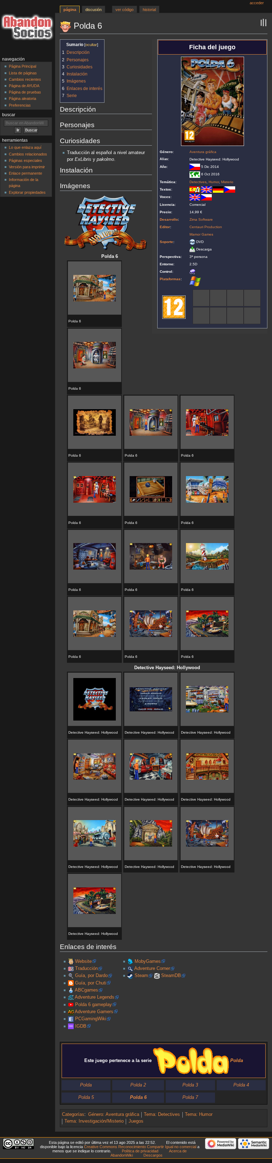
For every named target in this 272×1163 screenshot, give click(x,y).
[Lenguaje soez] (201, 297)
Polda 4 (241, 1085)
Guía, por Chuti (90, 983)
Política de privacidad (140, 1151)
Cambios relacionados (28, 154)
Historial (149, 9)
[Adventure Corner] (130, 968)
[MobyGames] (130, 961)
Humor (214, 182)
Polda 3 (190, 1085)
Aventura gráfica (202, 152)
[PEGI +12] (174, 306)
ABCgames (86, 990)
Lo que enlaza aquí (25, 147)
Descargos (153, 1155)
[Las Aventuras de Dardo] (71, 975)
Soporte (166, 242)
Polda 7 (190, 1097)
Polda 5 (86, 1097)
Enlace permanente (25, 173)
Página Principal (22, 66)
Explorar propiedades (27, 192)
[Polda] (71, 961)
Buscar (8, 115)
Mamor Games (201, 234)
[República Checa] (194, 167)
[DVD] (192, 242)
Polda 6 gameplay (93, 1004)
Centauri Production (205, 227)
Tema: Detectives (162, 1114)
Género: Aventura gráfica (113, 1114)
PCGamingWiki (90, 1018)
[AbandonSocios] (71, 968)
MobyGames (148, 961)
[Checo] (230, 189)
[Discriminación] (218, 297)
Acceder (257, 3)
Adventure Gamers (94, 1011)
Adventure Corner (152, 968)
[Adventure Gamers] (71, 1011)
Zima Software (201, 219)
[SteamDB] (157, 975)
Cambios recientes (25, 79)
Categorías (73, 1114)
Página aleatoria (22, 98)
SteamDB (171, 975)
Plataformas (170, 279)
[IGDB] (71, 1026)
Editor (165, 227)
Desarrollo (169, 219)
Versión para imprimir (27, 167)
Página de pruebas (25, 92)
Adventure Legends (94, 997)
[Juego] (201, 315)
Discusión (93, 9)
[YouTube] (71, 1004)
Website (83, 961)
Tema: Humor (198, 1114)
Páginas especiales (25, 160)
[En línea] (252, 315)
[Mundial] (194, 174)
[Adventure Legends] (71, 997)
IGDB (80, 1026)
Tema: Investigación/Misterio (94, 1121)
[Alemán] (218, 189)
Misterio (227, 182)
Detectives (197, 182)
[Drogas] (235, 297)
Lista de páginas (23, 73)
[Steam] (130, 975)
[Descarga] (192, 249)
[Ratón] (192, 271)
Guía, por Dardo (91, 975)
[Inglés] (206, 189)
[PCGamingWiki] (71, 1018)
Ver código (124, 9)
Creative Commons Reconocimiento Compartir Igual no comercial (140, 1147)
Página (69, 9)
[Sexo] (218, 315)
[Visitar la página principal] (27, 27)
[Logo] (106, 223)
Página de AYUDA (24, 86)
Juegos (136, 1121)
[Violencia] (235, 315)
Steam (141, 975)
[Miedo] (252, 297)
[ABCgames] (71, 990)
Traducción (86, 968)
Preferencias (20, 105)
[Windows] (195, 280)
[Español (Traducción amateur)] (194, 189)
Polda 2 (138, 1085)
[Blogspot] (71, 983)
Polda (86, 1085)
